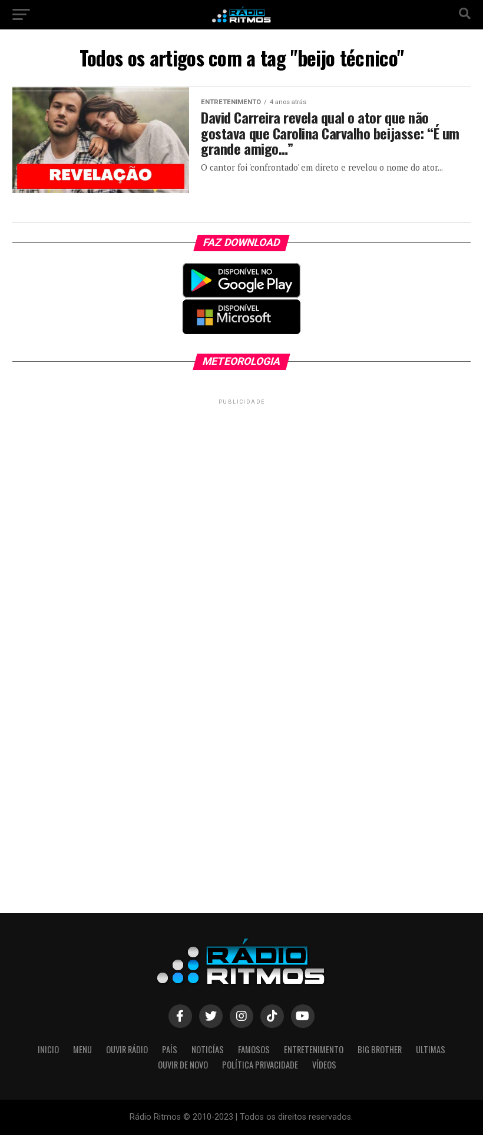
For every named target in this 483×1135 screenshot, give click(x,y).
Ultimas (430, 1049)
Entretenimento (313, 1049)
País (169, 1049)
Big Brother (380, 1049)
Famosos (254, 1049)
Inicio (48, 1049)
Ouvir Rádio (127, 1049)
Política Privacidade (260, 1065)
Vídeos (324, 1065)
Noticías (207, 1049)
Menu (82, 1049)
